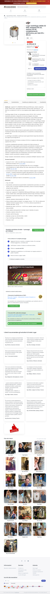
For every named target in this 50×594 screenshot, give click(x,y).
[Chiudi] (48, 1)
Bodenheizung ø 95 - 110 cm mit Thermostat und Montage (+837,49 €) (38, 60)
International (25, 587)
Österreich (15, 586)
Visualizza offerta (31, 3)
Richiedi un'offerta (39, 230)
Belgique (30, 586)
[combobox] (31, 7)
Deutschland (8, 586)
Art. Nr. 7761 (9, 174)
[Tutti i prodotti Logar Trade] (28, 22)
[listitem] (14, 31)
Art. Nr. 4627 (22, 163)
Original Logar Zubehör (32, 52)
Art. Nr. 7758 (13, 175)
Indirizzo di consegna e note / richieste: (35, 78)
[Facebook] (22, 561)
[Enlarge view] (14, 31)
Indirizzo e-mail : (30, 88)
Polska (19, 587)
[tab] (5, 102)
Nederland (36, 586)
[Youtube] (28, 561)
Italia (15, 587)
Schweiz (20, 586)
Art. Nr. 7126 (14, 168)
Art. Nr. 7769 (32, 177)
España (11, 587)
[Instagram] (25, 561)
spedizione (35, 49)
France (25, 586)
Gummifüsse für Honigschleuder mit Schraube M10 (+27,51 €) (38, 55)
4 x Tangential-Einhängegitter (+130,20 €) (38, 64)
